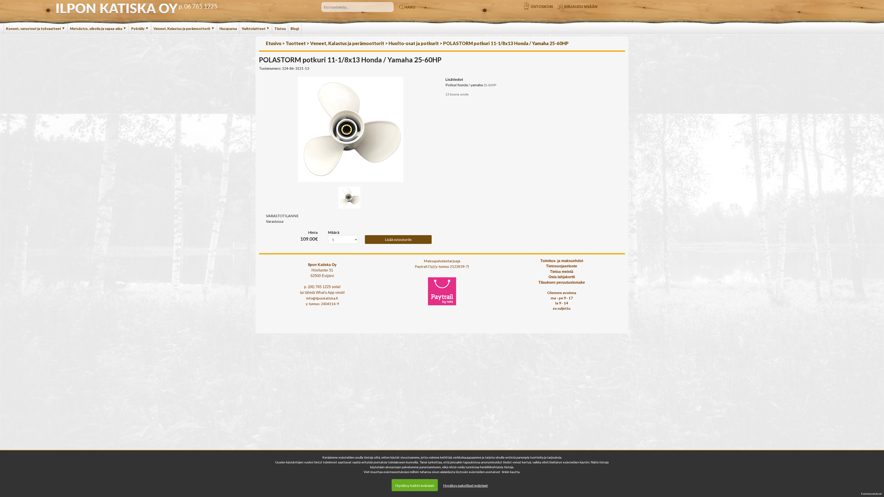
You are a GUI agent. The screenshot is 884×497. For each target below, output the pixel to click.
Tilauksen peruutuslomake (561, 282)
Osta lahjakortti (562, 277)
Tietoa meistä (561, 272)
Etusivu (273, 43)
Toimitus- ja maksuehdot (561, 261)
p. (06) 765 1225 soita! (322, 287)
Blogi (295, 28)
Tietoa (280, 28)
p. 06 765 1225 (198, 6)
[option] (350, 129)
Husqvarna (228, 28)
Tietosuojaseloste (561, 266)
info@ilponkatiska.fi (322, 298)
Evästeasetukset (871, 493)
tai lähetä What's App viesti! (322, 293)
